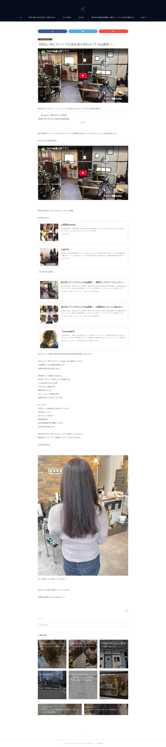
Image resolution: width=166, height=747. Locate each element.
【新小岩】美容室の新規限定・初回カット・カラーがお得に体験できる (112, 17)
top (20, 17)
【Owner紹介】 (67, 17)
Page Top (83, 734)
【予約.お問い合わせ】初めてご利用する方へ (42, 17)
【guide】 (81, 17)
